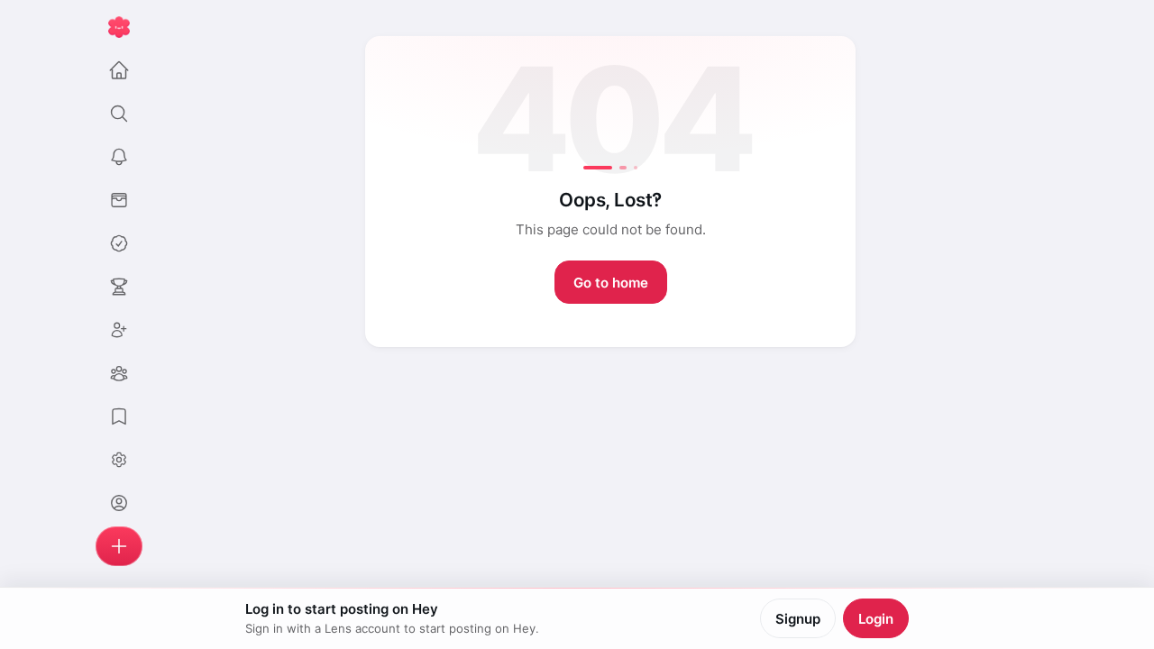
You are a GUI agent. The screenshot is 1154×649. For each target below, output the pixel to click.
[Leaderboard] (119, 286)
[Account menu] (119, 460)
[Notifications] (119, 157)
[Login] (119, 503)
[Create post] (119, 546)
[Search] (119, 113)
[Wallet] (119, 200)
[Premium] (119, 243)
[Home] (119, 70)
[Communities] (119, 373)
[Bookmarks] (119, 416)
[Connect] (119, 330)
